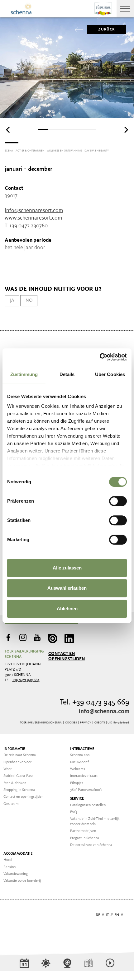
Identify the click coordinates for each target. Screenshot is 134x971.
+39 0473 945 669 (25, 680)
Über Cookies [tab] (110, 374)
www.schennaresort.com (33, 218)
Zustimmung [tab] (24, 374)
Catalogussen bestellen (88, 805)
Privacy (85, 722)
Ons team (11, 804)
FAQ (73, 812)
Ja (12, 300)
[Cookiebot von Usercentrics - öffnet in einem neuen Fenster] (99, 357)
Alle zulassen (67, 567)
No (29, 300)
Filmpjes (76, 783)
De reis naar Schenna (19, 755)
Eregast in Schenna (84, 838)
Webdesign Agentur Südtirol (12, 915)
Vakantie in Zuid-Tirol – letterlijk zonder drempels (95, 821)
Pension (9, 867)
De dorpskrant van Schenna (91, 845)
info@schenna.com (104, 712)
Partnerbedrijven (83, 831)
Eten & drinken (14, 783)
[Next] (125, 130)
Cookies (71, 722)
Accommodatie (17, 854)
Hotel (7, 860)
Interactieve (82, 749)
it (107, 915)
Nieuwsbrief (79, 762)
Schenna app (79, 755)
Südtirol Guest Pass (18, 776)
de (98, 915)
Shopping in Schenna (19, 790)
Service (77, 799)
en (116, 915)
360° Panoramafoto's (86, 790)
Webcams (77, 769)
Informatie (14, 749)
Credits (99, 722)
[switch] (118, 501)
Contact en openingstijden (66, 656)
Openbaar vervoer (17, 762)
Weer (7, 769)
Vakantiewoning (15, 874)
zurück (106, 29)
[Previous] (8, 130)
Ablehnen (67, 608)
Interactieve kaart (84, 776)
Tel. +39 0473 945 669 (94, 702)
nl (127, 915)
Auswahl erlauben (67, 588)
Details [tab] (67, 374)
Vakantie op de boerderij (22, 881)
